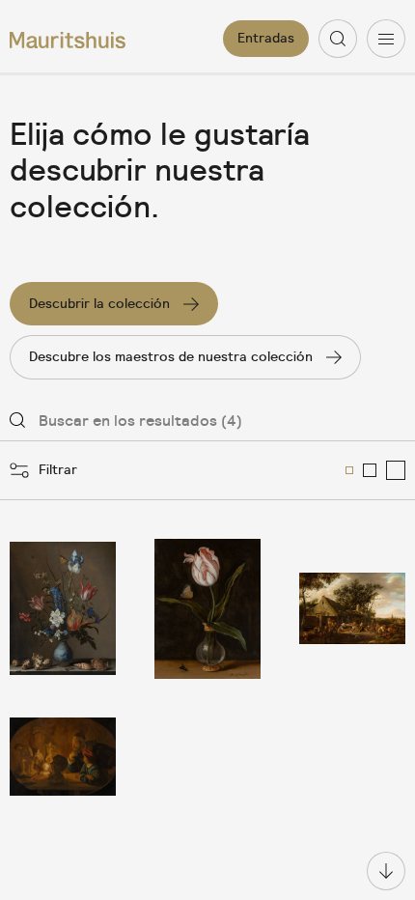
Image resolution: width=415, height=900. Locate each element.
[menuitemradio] (349, 470)
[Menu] (386, 38)
